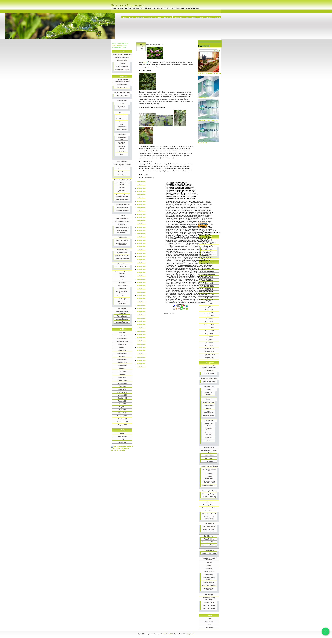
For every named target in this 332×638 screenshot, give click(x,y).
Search (217, 17)
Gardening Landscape (122, 204)
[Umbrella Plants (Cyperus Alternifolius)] (180, 126)
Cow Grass (122, 172)
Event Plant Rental (122, 240)
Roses (121, 122)
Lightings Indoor (122, 218)
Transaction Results (122, 69)
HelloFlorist (122, 134)
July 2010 (122, 368)
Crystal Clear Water (121, 255)
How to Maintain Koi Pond (122, 183)
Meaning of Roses (121, 107)
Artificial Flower (122, 87)
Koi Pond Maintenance (122, 191)
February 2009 (122, 392)
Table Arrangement (121, 125)
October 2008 (122, 398)
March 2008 (122, 413)
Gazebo (122, 215)
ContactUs (209, 17)
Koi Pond (122, 187)
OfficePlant (158, 17)
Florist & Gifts (122, 100)
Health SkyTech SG (205, 98)
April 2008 (122, 410)
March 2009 (122, 389)
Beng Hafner (190, 634)
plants (145, 62)
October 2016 (122, 335)
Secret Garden (122, 296)
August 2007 (122, 425)
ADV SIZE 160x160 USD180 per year (209, 74)
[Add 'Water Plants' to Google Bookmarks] (173, 309)
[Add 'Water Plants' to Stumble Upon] (186, 307)
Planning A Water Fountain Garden (122, 195)
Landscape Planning (122, 210)
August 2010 (122, 365)
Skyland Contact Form (122, 57)
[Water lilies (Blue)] (164, 126)
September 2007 (122, 422)
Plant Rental (122, 224)
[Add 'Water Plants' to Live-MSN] (184, 309)
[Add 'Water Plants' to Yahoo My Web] (184, 307)
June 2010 (122, 371)
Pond (131, 17)
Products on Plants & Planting (122, 272)
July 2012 (122, 347)
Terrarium (122, 282)
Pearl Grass (122, 175)
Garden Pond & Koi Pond (122, 180)
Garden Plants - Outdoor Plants (122, 165)
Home (124, 17)
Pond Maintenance (122, 199)
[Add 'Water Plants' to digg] (176, 307)
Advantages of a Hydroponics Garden (122, 80)
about (201, 17)
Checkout (122, 63)
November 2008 (122, 395)
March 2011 (122, 356)
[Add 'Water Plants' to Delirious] (181, 309)
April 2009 (122, 386)
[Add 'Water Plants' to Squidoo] (176, 309)
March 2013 (122, 344)
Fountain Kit (122, 288)
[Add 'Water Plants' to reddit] (179, 307)
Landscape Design (122, 207)
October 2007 (122, 419)
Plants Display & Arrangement (121, 243)
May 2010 (122, 374)
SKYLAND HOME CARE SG (208, 120)
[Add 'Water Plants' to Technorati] (181, 307)
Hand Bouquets (121, 119)
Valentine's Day (121, 129)
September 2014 (122, 341)
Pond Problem (122, 250)
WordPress (122, 442)
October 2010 (122, 362)
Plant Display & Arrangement (122, 231)
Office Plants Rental (122, 227)
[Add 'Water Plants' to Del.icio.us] (173, 307)
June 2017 (122, 332)
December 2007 (122, 416)
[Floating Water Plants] (147, 89)
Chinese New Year (121, 138)
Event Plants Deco (122, 95)
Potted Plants (122, 264)
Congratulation (121, 116)
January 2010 (122, 380)
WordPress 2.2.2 (168, 634)
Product (193, 17)
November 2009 (122, 383)
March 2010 (122, 377)
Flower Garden (122, 161)
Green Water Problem (122, 258)
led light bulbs (141, 181)
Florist (187, 17)
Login (122, 433)
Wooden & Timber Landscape (122, 312)
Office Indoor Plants (122, 221)
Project (122, 276)
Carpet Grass (121, 169)
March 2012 (122, 350)
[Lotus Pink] (146, 143)
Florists (122, 113)
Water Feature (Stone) (122, 299)
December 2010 (122, 359)
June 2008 (122, 404)
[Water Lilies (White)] (147, 126)
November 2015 (122, 338)
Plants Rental (122, 237)
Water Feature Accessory (122, 302)
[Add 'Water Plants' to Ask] (179, 309)
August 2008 (122, 401)
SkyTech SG (202, 143)
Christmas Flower (121, 142)
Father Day (121, 151)
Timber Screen (122, 316)
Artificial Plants (122, 84)
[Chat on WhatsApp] (325, 631)
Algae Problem (122, 253)
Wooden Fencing (122, 322)
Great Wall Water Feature (122, 292)
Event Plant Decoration (122, 92)
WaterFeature (139, 17)
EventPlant (167, 17)
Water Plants (122, 308)
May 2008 (122, 407)
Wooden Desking (122, 319)
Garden (149, 17)
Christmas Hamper (121, 147)
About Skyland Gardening (122, 54)
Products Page (122, 60)
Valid (122, 436)
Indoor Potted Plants (122, 267)
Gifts (121, 154)
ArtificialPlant (178, 17)
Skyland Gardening (128, 5)
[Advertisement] (121, 490)
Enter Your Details (122, 66)
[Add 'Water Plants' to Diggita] (186, 309)
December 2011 (122, 353)
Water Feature (122, 285)
